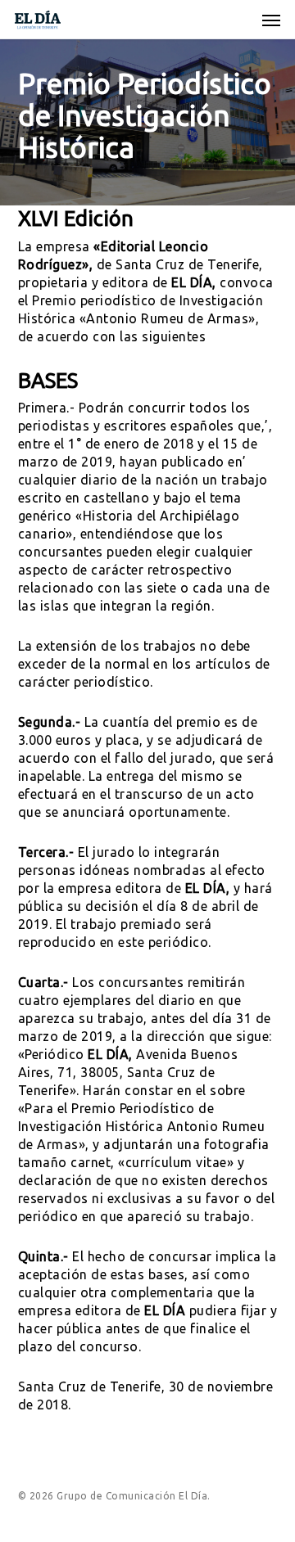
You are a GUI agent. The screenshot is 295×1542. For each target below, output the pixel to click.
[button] (271, 19)
